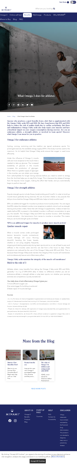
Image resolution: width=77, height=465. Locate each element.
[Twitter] (27, 105)
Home (9, 116)
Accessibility (52, 419)
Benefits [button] (27, 15)
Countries (39, 416)
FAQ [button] (21, 19)
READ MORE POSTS (38, 389)
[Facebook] (9, 105)
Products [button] (47, 15)
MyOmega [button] (37, 15)
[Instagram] (15, 421)
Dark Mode (62, 2)
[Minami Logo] (6, 8)
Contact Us (51, 417)
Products (27, 419)
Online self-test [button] (16, 15)
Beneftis (27, 417)
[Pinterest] (18, 105)
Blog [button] (15, 19)
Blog (14, 116)
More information (58, 457)
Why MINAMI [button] (59, 14)
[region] (38, 458)
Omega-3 (27, 414)
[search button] (54, 8)
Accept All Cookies (38, 461)
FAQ (49, 414)
